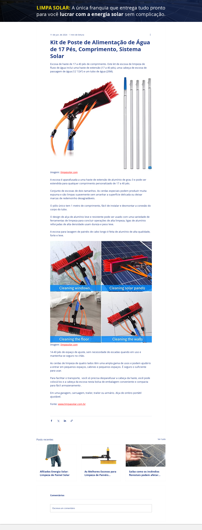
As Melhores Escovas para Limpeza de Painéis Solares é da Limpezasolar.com (100, 473)
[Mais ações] (150, 34)
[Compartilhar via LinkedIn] (65, 420)
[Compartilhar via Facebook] (51, 420)
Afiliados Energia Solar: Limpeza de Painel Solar (55, 473)
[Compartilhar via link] (71, 420)
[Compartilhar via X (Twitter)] (58, 420)
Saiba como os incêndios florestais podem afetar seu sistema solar (144, 473)
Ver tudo (162, 439)
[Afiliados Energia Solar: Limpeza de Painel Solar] (56, 455)
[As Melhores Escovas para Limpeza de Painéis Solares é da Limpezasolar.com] (101, 455)
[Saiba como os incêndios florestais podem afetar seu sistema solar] (145, 455)
